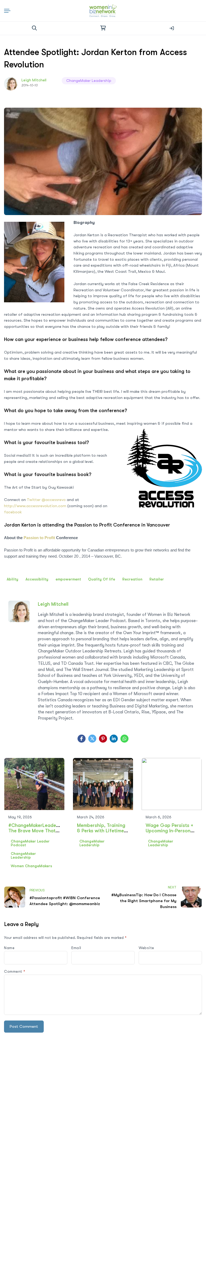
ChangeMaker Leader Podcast (30, 843)
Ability (12, 579)
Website (146, 948)
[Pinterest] (103, 739)
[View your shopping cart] (103, 28)
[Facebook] (82, 739)
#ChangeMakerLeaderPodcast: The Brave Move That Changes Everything (43, 831)
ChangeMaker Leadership (88, 80)
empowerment (68, 579)
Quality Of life (101, 579)
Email (76, 948)
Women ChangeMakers (31, 866)
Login (171, 28)
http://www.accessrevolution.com (35, 505)
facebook (13, 512)
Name (9, 948)
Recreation (132, 579)
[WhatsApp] (124, 739)
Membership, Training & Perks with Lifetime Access (101, 831)
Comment (14, 971)
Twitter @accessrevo (46, 499)
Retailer (156, 579)
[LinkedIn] (114, 739)
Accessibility (36, 579)
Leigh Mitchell (33, 80)
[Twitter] (92, 739)
